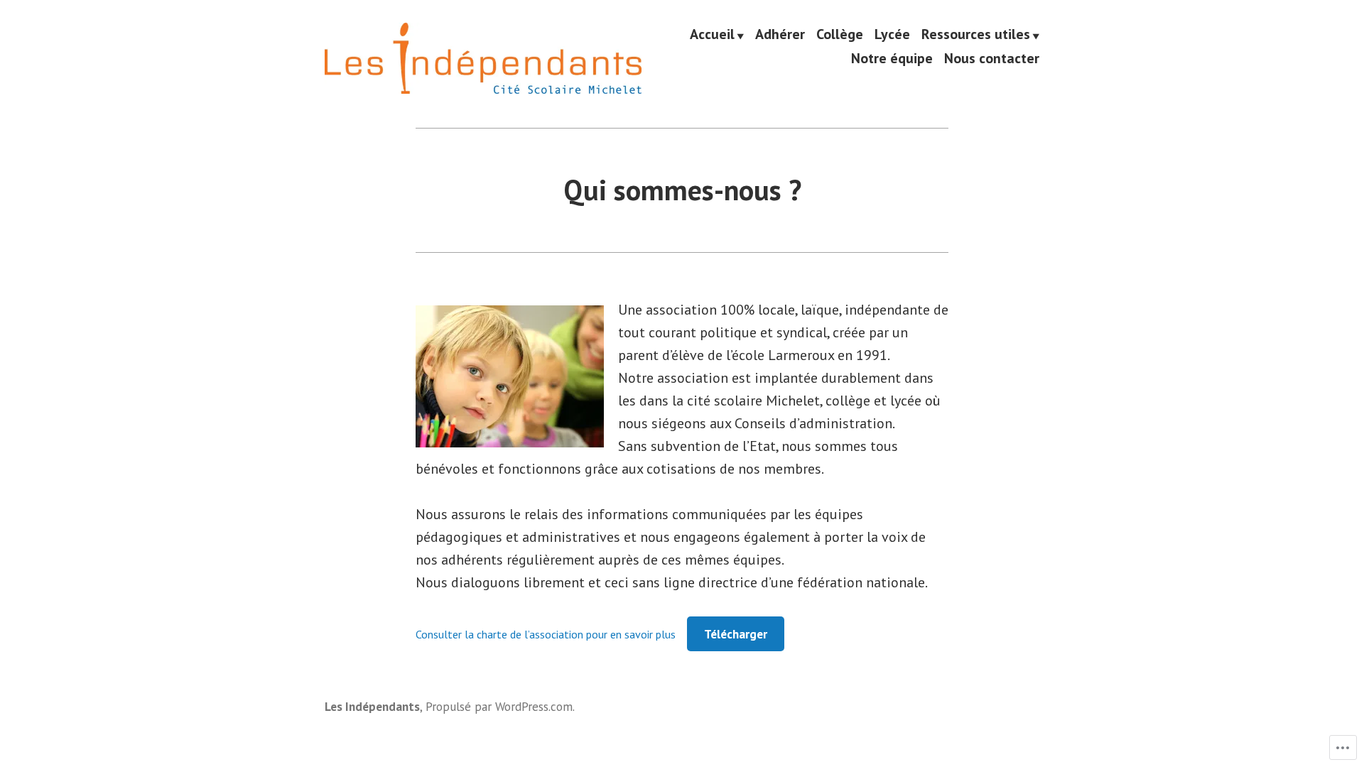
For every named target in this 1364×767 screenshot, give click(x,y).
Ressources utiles (975, 34)
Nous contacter (991, 58)
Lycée (892, 34)
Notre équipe (892, 58)
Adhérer (780, 34)
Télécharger (735, 634)
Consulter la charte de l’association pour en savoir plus (546, 634)
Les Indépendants (372, 706)
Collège (839, 34)
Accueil (712, 34)
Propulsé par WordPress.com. (500, 706)
